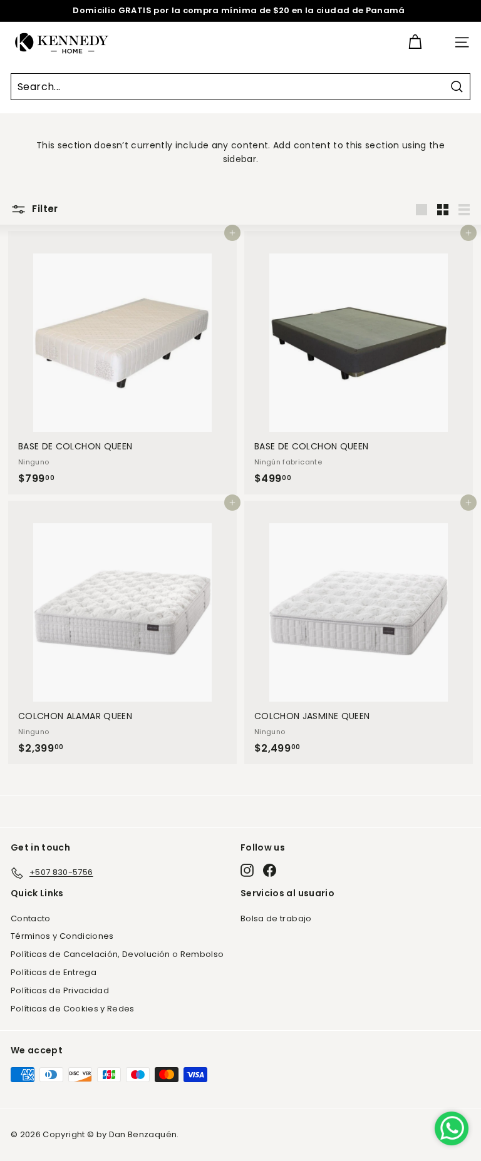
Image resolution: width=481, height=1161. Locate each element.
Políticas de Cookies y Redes (73, 1009)
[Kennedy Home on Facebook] (269, 870)
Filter (43, 208)
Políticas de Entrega (53, 972)
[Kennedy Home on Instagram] (247, 870)
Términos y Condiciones (62, 936)
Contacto (31, 918)
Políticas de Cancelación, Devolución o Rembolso (117, 954)
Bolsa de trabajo (276, 918)
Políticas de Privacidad (60, 990)
